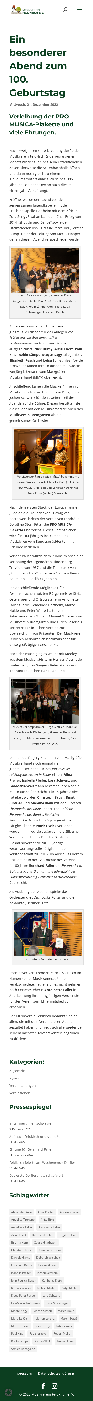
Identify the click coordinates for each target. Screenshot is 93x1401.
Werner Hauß (65, 1341)
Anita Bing (47, 1220)
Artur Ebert (18, 1235)
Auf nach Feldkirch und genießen (35, 1136)
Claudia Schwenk (50, 1250)
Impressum (23, 1373)
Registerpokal (38, 1333)
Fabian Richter (47, 1265)
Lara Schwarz (51, 1296)
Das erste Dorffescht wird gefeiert (36, 1175)
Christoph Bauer (22, 1250)
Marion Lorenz (45, 1318)
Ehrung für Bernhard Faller (31, 1149)
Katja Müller (70, 1288)
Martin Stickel (20, 1326)
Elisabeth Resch (21, 1265)
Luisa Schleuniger (57, 1303)
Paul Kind (17, 1333)
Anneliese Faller (21, 1227)
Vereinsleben (19, 1093)
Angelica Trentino (23, 1220)
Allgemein (17, 1070)
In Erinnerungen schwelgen (31, 1123)
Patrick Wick (64, 1326)
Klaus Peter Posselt (23, 1296)
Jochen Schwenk (47, 1273)
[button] (8, 1392)
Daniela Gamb (20, 1258)
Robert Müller (62, 1333)
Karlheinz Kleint (52, 1280)
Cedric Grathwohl (45, 1242)
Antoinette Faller (49, 1227)
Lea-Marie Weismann (25, 1303)
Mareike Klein (20, 1318)
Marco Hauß (66, 1311)
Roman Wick (42, 1341)
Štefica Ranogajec (23, 1349)
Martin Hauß (69, 1318)
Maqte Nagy (19, 1311)
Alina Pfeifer (46, 1212)
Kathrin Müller (46, 1288)
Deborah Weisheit (48, 1258)
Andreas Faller (69, 1212)
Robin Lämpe (19, 1341)
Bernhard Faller (42, 1235)
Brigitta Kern (19, 1242)
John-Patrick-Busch (23, 1280)
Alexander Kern (21, 1212)
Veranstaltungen (22, 1085)
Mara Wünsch (42, 1311)
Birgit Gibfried (68, 1235)
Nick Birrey (42, 1326)
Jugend (15, 1078)
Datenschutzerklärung (56, 1373)
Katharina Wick (21, 1288)
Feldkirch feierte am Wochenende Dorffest (43, 1162)
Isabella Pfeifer (21, 1273)
